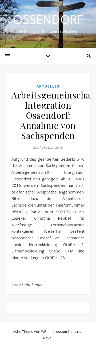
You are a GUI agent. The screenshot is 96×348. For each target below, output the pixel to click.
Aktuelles (48, 86)
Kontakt (74, 331)
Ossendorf (48, 19)
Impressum (58, 331)
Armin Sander (31, 284)
